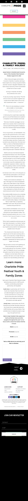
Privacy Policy (20, 406)
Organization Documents (10, 406)
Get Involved (19, 390)
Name (14, 326)
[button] (24, 6)
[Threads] (19, 397)
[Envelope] (9, 397)
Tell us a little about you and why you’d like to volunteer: (14, 342)
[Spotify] (21, 1)
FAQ (5, 390)
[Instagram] (6, 1)
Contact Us (7, 359)
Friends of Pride (21, 389)
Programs (7, 389)
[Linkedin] (16, 1)
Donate (18, 392)
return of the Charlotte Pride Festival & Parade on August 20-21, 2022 (14, 216)
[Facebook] (11, 1)
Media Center (8, 392)
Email (14, 336)
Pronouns (14, 331)
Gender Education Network (12, 160)
